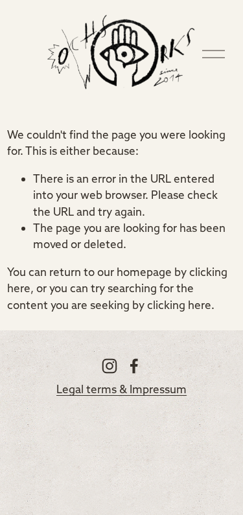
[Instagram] (109, 366)
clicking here (179, 305)
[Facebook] (134, 366)
